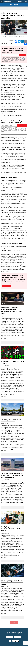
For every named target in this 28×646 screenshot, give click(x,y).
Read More (3, 338)
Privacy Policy (23, 58)
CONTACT (17, 637)
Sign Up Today (6, 286)
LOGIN (26, 1)
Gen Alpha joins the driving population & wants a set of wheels (10, 529)
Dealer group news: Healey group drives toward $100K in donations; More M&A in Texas (12, 475)
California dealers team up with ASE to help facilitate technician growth (12, 582)
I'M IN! (22, 125)
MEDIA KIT (9, 637)
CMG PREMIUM (21, 1)
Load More (14, 622)
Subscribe (22, 55)
